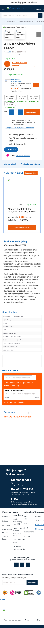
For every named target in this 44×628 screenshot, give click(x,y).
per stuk (29, 217)
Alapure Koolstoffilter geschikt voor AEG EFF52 (22, 210)
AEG (9, 52)
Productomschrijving (15, 241)
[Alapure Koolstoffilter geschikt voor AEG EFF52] (19, 190)
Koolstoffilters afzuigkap (25, 21)
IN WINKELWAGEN (22, 227)
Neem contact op (11, 385)
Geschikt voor (10, 370)
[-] (11, 112)
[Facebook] (16, 565)
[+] (20, 112)
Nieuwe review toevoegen (18, 416)
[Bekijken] (40, 8)
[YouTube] (28, 565)
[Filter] (34, 377)
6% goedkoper (26, 88)
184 (18, 55)
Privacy (27, 620)
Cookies (37, 620)
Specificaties (9, 312)
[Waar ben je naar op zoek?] (40, 15)
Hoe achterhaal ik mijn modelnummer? (20, 394)
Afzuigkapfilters (10, 21)
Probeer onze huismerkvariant (17, 80)
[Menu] (3, 8)
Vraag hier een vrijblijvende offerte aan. (20, 128)
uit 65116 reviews (23, 156)
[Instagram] (22, 565)
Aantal (5, 112)
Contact (12, 149)
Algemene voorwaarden (12, 620)
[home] (2, 21)
